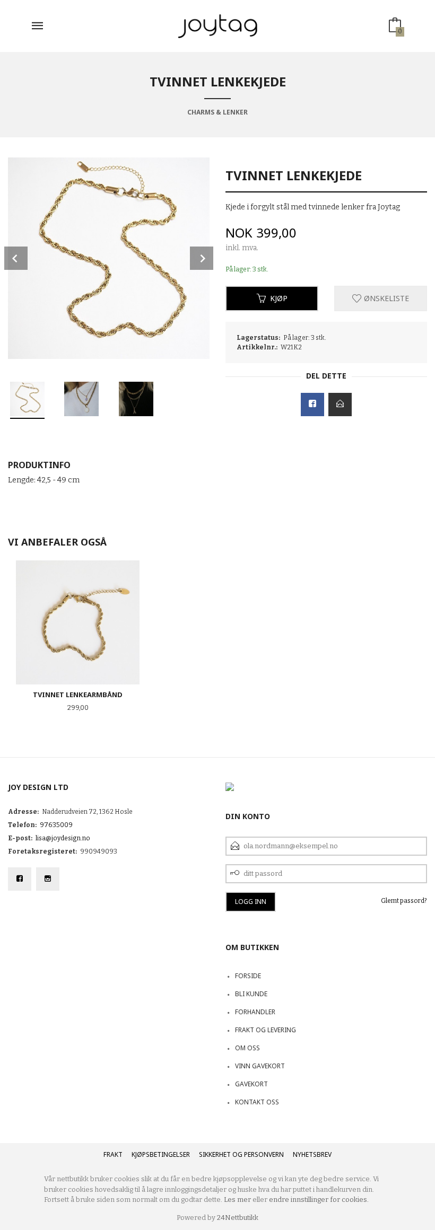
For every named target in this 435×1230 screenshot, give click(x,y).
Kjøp (279, 298)
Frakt (113, 1154)
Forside (248, 975)
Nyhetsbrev (312, 1154)
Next (201, 258)
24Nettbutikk (237, 1218)
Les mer (237, 1199)
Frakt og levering (265, 1029)
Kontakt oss (257, 1101)
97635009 (56, 825)
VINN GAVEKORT (260, 1065)
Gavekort (251, 1083)
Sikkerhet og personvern (241, 1154)
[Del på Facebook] (312, 404)
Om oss (247, 1047)
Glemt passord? (404, 900)
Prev (16, 258)
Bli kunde (251, 993)
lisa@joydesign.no (63, 838)
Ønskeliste (385, 298)
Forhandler (255, 1011)
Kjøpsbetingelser (161, 1154)
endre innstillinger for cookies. (319, 1199)
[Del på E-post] (340, 404)
